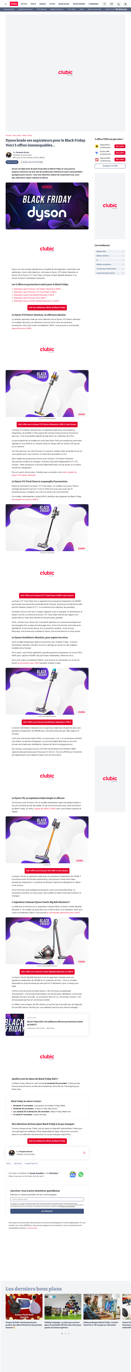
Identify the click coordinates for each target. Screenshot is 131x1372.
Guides (43, 4)
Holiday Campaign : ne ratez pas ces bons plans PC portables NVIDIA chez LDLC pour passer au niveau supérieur (63, 1325)
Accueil (8, 135)
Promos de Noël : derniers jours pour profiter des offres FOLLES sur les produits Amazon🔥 (24, 1325)
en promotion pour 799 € (29, 663)
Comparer (93, 4)
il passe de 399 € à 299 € (45, 809)
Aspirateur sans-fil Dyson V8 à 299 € (30, 298)
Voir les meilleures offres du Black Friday (47, 308)
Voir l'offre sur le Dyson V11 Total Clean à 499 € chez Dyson (47, 595)
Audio (82, 9)
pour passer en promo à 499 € (25, 500)
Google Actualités (37, 1173)
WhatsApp (53, 1173)
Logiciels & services (25, 9)
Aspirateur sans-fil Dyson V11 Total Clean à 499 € (35, 292)
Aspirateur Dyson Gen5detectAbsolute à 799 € (34, 295)
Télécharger (79, 4)
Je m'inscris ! (47, 1211)
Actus (24, 4)
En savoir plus (32, 1228)
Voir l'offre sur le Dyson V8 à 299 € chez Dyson (47, 871)
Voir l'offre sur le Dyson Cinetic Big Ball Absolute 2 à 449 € (47, 972)
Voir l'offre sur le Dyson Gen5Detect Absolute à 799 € (47, 722)
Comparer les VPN (110, 166)
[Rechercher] (104, 4)
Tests (33, 4)
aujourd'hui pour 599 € (21, 328)
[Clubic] (14, 4)
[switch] (118, 4)
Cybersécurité (9, 9)
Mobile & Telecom (56, 9)
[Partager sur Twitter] (126, 1361)
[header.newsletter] (111, 4)
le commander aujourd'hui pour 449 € (63, 913)
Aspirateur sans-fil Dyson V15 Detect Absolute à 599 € (37, 289)
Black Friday (27, 135)
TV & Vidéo (71, 9)
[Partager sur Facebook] (126, 1354)
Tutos (52, 4)
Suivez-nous (12, 162)
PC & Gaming (41, 9)
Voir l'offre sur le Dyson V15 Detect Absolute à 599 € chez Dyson (47, 424)
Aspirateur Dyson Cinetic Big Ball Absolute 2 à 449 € (36, 301)
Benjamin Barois (22, 152)
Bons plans (64, 4)
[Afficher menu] (5, 4)
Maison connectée (94, 9)
